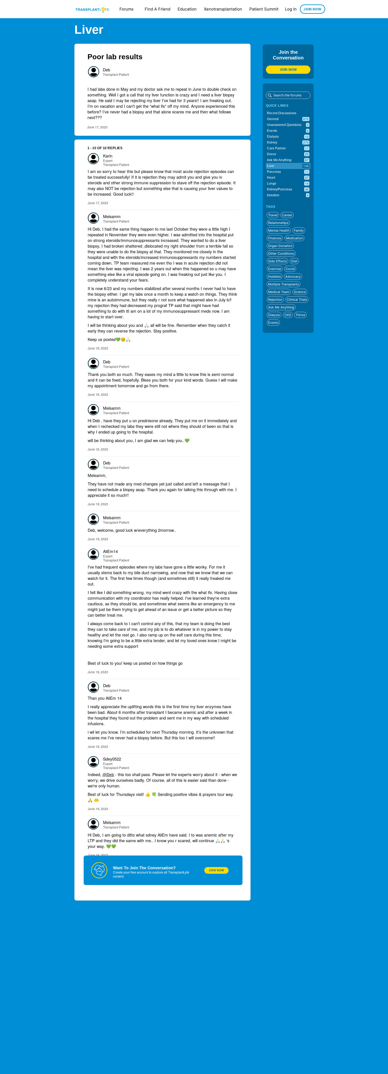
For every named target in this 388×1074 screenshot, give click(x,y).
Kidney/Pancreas (288, 189)
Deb (106, 70)
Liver (288, 166)
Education (187, 9)
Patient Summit (263, 9)
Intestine (288, 195)
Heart (288, 177)
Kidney (288, 142)
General (288, 119)
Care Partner (288, 148)
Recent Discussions (281, 113)
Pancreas (288, 171)
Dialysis (288, 136)
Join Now (216, 870)
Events (288, 130)
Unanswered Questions (288, 124)
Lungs (288, 183)
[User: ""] (93, 71)
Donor (288, 154)
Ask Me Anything (288, 160)
